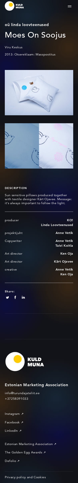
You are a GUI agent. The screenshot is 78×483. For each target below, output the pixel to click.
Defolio (10, 461)
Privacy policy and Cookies (25, 477)
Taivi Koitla (64, 245)
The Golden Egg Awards (23, 452)
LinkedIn (11, 431)
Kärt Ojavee (63, 261)
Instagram (12, 414)
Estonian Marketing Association (29, 444)
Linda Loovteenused (57, 225)
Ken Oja (66, 253)
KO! (70, 220)
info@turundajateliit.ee (22, 393)
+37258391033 (16, 399)
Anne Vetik (64, 233)
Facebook (12, 422)
